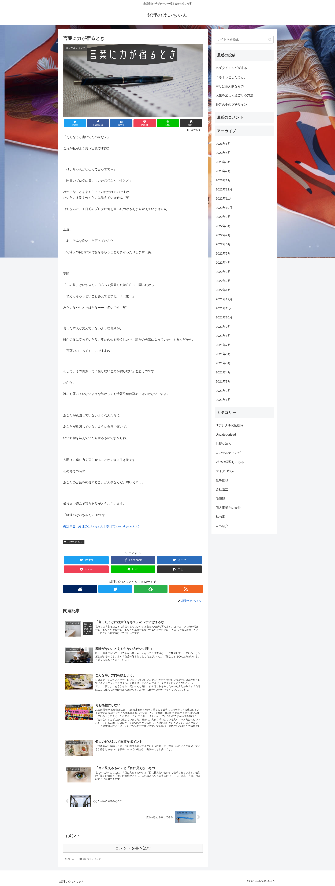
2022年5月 (223, 253)
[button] (270, 40)
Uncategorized (226, 434)
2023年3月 (223, 162)
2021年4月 (223, 372)
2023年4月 (223, 153)
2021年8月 (223, 335)
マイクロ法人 (225, 471)
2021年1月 (223, 400)
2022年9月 (223, 217)
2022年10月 (224, 207)
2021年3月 (223, 381)
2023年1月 (223, 180)
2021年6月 (223, 354)
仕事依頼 (222, 480)
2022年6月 (223, 244)
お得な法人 (223, 443)
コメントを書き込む (133, 848)
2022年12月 (224, 189)
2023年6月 (223, 143)
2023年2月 (223, 171)
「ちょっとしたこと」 (231, 77)
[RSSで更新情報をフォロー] (186, 589)
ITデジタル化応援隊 (230, 425)
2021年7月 (223, 345)
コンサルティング (74, 542)
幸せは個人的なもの (230, 86)
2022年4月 (223, 262)
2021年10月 (224, 317)
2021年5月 (223, 363)
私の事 (220, 517)
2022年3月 (223, 272)
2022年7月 (223, 235)
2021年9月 (223, 326)
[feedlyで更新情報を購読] (151, 589)
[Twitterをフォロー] (115, 589)
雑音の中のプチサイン (231, 104)
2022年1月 (223, 290)
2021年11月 (224, 308)
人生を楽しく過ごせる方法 (234, 95)
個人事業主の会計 (228, 507)
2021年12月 (224, 299)
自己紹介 (222, 526)
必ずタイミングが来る (231, 68)
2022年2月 (223, 281)
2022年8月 (223, 226)
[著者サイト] (80, 589)
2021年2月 (223, 390)
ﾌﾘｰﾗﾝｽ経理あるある (230, 462)
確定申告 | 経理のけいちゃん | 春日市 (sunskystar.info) (101, 526)
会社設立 (222, 489)
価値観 (220, 498)
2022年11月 (224, 198)
